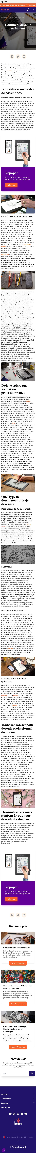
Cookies (31, 1137)
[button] (4, 1150)
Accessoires (6, 1099)
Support (4, 1103)
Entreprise (5, 1107)
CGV (18, 1140)
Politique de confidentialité (19, 1137)
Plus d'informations (18, 963)
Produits (4, 1094)
